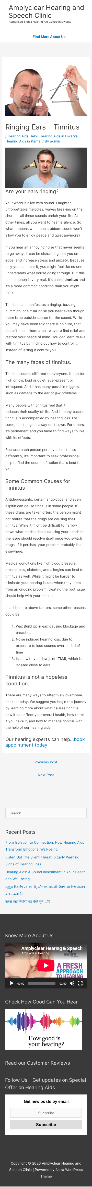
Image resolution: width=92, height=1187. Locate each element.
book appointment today (45, 742)
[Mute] (72, 983)
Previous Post (45, 762)
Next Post (46, 775)
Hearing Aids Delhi (23, 136)
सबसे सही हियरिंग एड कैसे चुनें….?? (28, 901)
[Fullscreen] (80, 983)
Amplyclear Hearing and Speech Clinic (46, 11)
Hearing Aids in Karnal (23, 141)
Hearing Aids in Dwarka (59, 136)
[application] (46, 965)
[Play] (11, 983)
